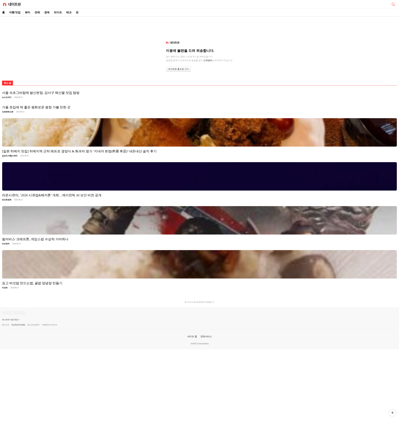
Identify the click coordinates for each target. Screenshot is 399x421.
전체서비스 (206, 336)
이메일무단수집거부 (49, 325)
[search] (393, 4)
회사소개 (5, 325)
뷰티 (27, 12)
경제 (47, 12)
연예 (37, 12)
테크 (69, 12)
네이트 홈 (192, 336)
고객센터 (207, 60)
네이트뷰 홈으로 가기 (178, 69)
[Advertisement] (199, 27)
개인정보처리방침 (18, 325)
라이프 (58, 12)
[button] (392, 413)
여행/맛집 (15, 12)
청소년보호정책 (33, 325)
